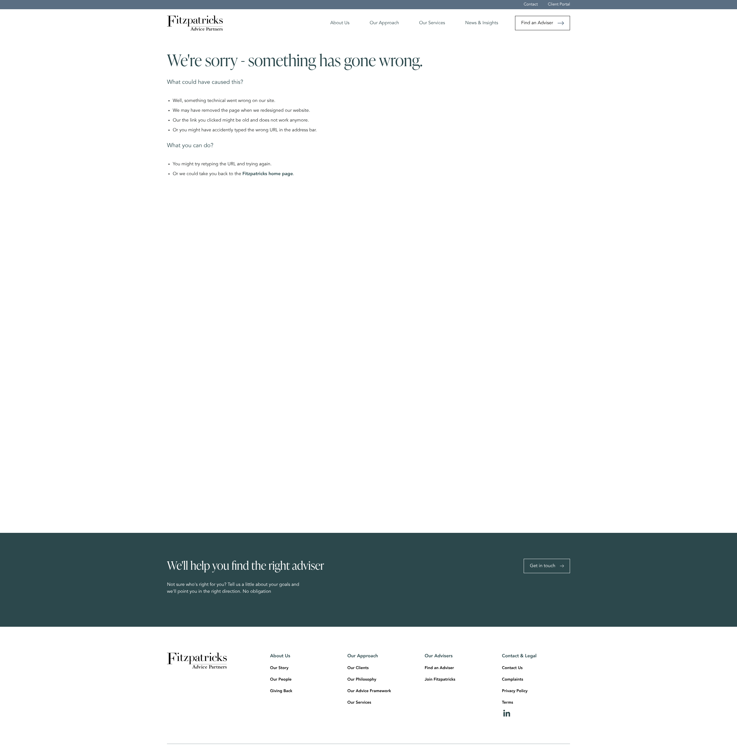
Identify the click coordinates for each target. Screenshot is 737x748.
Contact (531, 5)
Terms (507, 703)
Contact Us (512, 668)
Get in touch (542, 566)
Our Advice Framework (369, 691)
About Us (339, 23)
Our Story (279, 668)
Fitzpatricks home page (267, 174)
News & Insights (481, 23)
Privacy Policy (515, 691)
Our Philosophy (362, 680)
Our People (281, 680)
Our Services (432, 23)
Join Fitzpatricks (440, 680)
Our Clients (358, 668)
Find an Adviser (537, 23)
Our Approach (384, 23)
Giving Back (281, 691)
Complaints (512, 680)
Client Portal (559, 5)
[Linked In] (536, 713)
